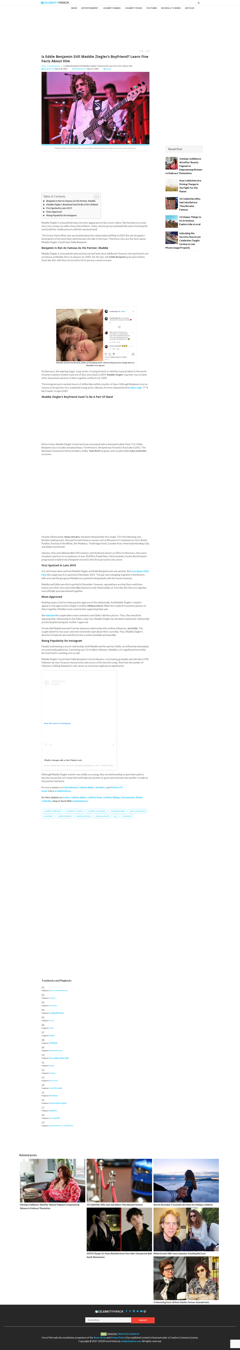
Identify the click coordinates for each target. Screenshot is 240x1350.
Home (44, 66)
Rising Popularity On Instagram (61, 215)
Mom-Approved (54, 211)
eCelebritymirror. (80, 801)
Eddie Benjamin (67, 765)
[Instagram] (134, 1311)
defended (50, 615)
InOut (51, 1020)
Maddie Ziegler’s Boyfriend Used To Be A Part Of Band (72, 204)
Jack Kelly (48, 816)
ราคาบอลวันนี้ (54, 1118)
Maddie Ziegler (83, 816)
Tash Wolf (127, 816)
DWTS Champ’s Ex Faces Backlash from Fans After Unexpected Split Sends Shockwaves (119, 1255)
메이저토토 (53, 1096)
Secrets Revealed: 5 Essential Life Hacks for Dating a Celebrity (183, 1204)
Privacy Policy (117, 1337)
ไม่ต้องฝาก (53, 1111)
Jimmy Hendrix (64, 816)
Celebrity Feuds (94, 797)
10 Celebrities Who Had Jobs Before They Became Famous (115, 1204)
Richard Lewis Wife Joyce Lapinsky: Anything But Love (179, 1253)
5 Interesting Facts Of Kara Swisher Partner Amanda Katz (181, 1302)
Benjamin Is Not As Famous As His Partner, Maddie (70, 200)
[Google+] (130, 1311)
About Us (122, 1333)
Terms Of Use (100, 1337)
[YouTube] (141, 1311)
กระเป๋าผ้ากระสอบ (55, 1088)
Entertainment (54, 66)
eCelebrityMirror (63, 791)
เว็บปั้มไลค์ (53, 1043)
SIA (115, 816)
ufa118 (52, 998)
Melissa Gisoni (102, 816)
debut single (136, 387)
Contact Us (134, 1333)
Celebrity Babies (78, 797)
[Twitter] (137, 1311)
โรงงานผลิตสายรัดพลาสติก (59, 1058)
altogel (52, 1073)
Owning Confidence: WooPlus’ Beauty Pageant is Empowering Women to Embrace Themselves (49, 1206)
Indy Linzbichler (137, 811)
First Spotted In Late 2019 (59, 208)
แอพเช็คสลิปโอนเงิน (56, 1013)
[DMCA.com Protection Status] (109, 1333)
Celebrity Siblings (111, 797)
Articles (66, 797)
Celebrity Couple (74, 811)
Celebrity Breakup (52, 811)
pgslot (51, 1066)
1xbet (51, 1028)
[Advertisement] (120, 25)
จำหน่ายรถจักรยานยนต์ (57, 1103)
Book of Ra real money (58, 990)
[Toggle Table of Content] (95, 196)
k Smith (108, 69)
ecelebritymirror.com (131, 1341)
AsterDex (53, 1005)
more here (53, 1081)
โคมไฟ (51, 1036)
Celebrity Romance (97, 811)
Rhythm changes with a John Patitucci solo (63, 760)
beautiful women (56, 1051)
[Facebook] (126, 1311)
